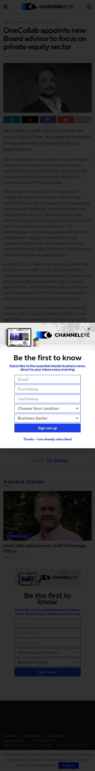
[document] (47, 385)
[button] (89, 328)
